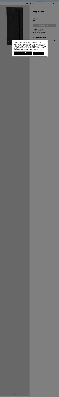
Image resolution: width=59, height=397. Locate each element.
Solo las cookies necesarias (27, 53)
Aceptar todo (17, 53)
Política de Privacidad (29, 49)
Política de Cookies (39, 49)
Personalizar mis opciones (38, 53)
